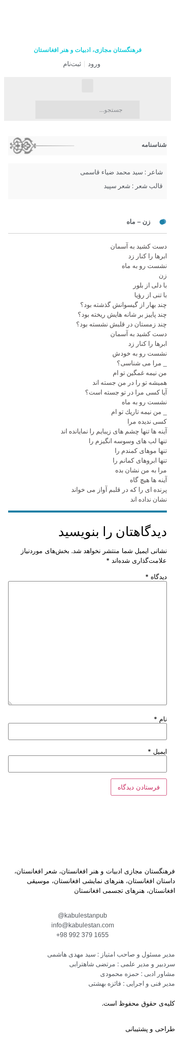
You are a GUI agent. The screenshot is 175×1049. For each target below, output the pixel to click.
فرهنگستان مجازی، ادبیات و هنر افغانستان (88, 49)
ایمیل (157, 751)
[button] (87, 85)
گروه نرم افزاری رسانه (92, 1029)
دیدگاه (156, 576)
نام (160, 719)
